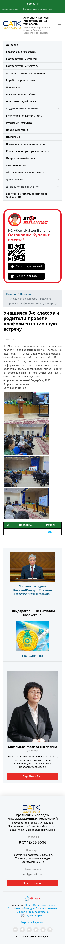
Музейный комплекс (19, 122)
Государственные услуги (21, 58)
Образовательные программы (25, 172)
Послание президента (32, 586)
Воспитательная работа (21, 94)
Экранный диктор (32, 922)
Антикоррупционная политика (25, 73)
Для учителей (14, 179)
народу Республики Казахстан (32, 593)
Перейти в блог (33, 776)
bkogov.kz (32, 4)
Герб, (24, 656)
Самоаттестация (16, 165)
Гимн (41, 656)
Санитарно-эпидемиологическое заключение (26, 195)
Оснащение (13, 87)
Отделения (13, 137)
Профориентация (17, 129)
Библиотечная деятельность (24, 115)
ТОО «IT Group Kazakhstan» (39, 905)
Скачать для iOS (26, 276)
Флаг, (32, 656)
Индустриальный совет (20, 158)
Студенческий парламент (22, 108)
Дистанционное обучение (22, 186)
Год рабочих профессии (21, 51)
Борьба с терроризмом (20, 80)
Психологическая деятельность (25, 144)
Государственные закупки (22, 66)
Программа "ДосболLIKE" (21, 101)
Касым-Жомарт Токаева (32, 590)
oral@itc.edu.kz (32, 874)
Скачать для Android (29, 266)
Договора (12, 44)
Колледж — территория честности (27, 151)
